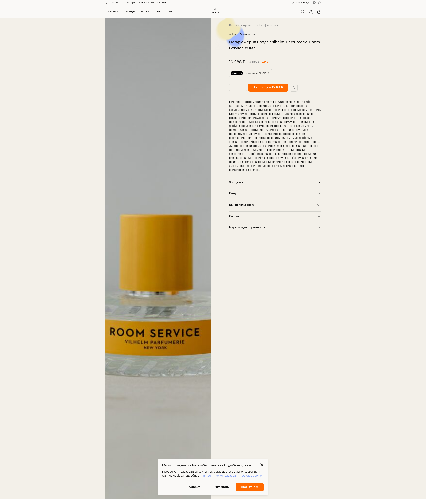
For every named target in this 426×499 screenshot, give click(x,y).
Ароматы (249, 25)
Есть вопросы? (146, 2)
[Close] (262, 465)
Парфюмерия (268, 25)
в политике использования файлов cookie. (232, 475)
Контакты (161, 2)
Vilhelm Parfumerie (242, 34)
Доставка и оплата (115, 2)
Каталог (234, 25)
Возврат (131, 2)
